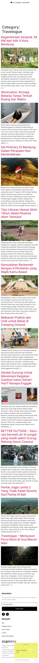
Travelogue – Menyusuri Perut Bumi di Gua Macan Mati (19, 539)
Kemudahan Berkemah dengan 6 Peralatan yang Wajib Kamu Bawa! (19, 268)
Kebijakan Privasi (6, 626)
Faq (3, 623)
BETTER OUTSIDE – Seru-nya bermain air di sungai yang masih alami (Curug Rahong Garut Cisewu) (19, 436)
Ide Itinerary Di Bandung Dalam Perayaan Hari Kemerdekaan (18, 150)
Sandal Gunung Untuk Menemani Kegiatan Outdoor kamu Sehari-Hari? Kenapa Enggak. (17, 378)
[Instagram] (7, 614)
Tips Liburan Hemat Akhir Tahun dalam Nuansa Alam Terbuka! (19, 213)
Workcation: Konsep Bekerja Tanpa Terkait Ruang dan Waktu (16, 95)
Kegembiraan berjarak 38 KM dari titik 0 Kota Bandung (19, 40)
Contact (4, 633)
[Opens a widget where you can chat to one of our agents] (26, 652)
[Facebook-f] (3, 614)
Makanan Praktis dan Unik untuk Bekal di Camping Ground (16, 321)
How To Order (5, 629)
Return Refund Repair (8, 636)
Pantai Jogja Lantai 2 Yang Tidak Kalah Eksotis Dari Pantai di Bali (19, 490)
